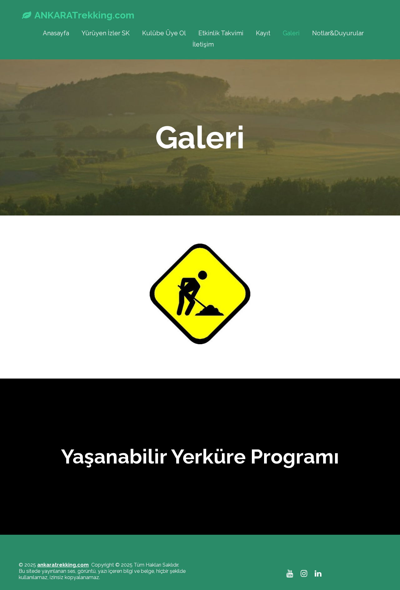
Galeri (291, 33)
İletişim (203, 44)
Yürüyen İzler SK (106, 33)
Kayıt (263, 33)
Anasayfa (56, 33)
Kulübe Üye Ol (164, 33)
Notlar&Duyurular (338, 33)
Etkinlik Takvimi (220, 33)
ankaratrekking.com (63, 565)
